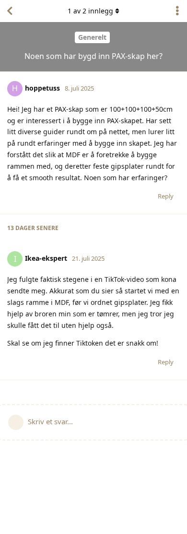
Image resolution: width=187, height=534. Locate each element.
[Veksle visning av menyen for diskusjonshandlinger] (177, 11)
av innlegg (90, 10)
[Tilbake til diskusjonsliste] (9, 11)
